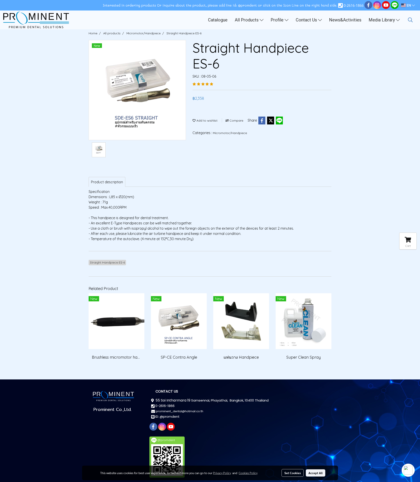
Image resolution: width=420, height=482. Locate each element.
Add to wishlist (206, 120)
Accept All (315, 473)
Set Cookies (292, 473)
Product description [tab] (107, 182)
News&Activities (345, 20)
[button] (410, 20)
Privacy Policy (222, 473)
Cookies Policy (248, 473)
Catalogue (218, 20)
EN (409, 5)
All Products (247, 20)
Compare (236, 120)
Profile (278, 20)
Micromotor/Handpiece (230, 133)
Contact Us (307, 20)
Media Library (382, 20)
